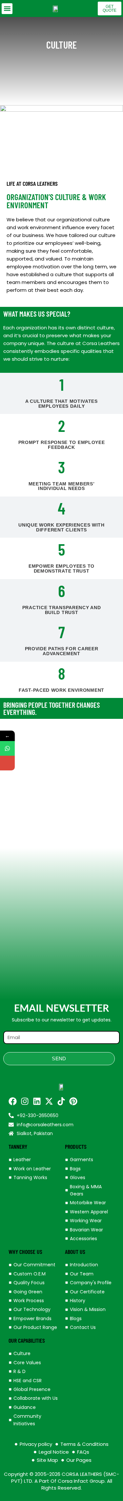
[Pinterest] (73, 1101)
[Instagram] (25, 1101)
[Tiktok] (61, 1101)
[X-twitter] (49, 1101)
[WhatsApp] (7, 748)
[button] (7, 8)
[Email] (7, 763)
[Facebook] (13, 1101)
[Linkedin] (37, 1101)
